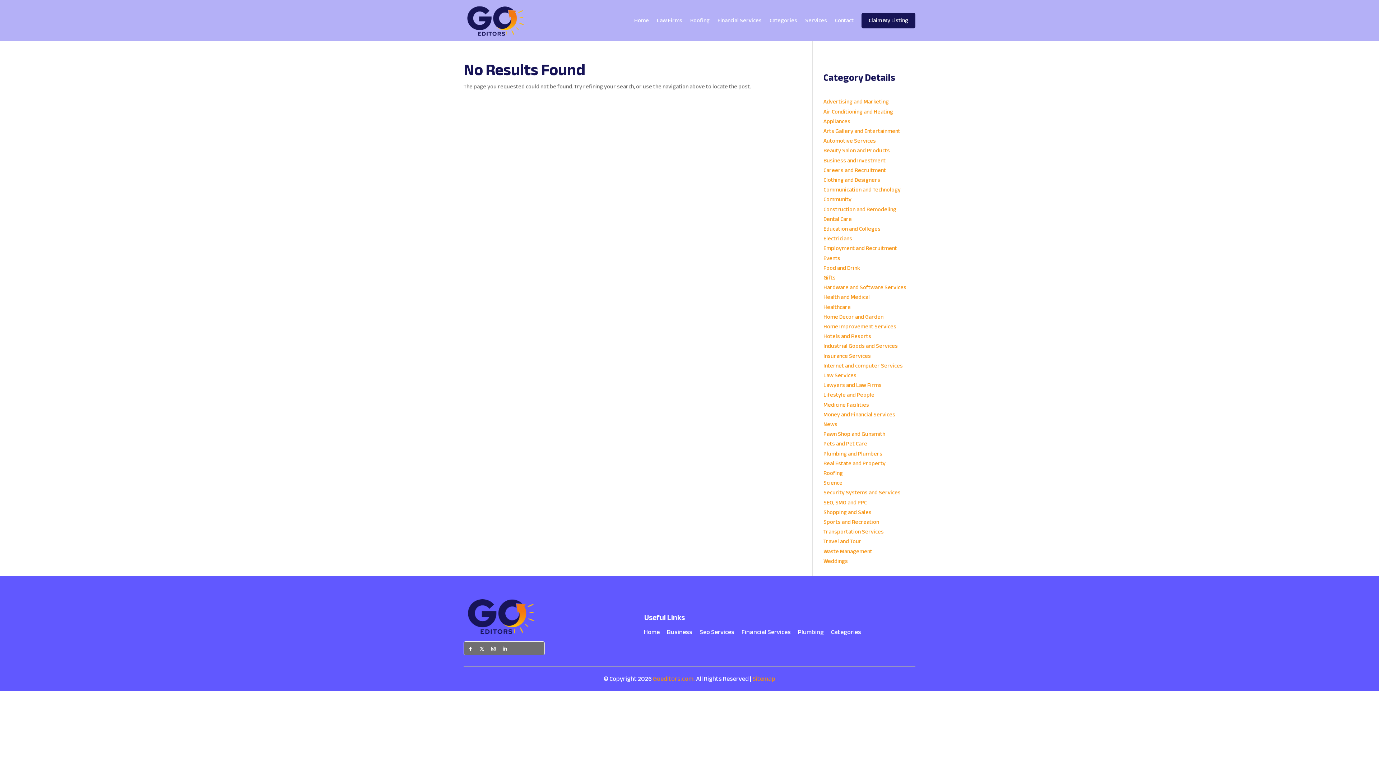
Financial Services (740, 20)
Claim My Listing (888, 20)
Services (816, 20)
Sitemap (763, 679)
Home (641, 20)
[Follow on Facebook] (470, 649)
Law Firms (669, 20)
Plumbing (811, 634)
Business (679, 634)
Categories (783, 20)
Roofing (700, 20)
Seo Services (717, 634)
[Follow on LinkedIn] (505, 649)
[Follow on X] (482, 649)
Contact (844, 20)
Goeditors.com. (674, 679)
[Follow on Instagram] (493, 649)
